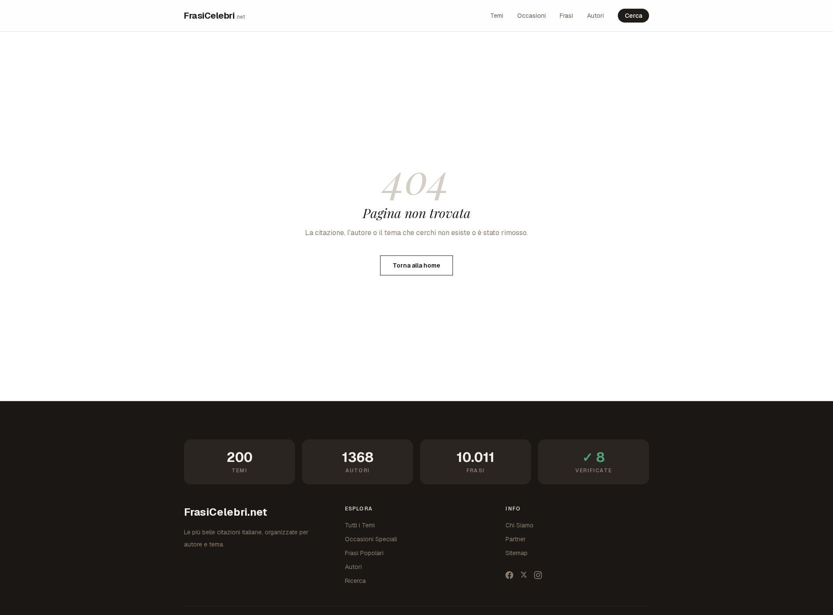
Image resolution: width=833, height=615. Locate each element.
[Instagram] (538, 575)
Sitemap (516, 553)
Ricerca (355, 581)
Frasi (566, 16)
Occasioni (531, 16)
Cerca (633, 16)
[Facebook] (509, 575)
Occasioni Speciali (371, 539)
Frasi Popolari (364, 553)
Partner (515, 539)
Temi (496, 16)
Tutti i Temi (360, 525)
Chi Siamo (519, 525)
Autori (595, 16)
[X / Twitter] (523, 575)
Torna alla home (416, 265)
